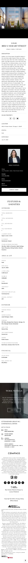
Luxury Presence (14, 491)
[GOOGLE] (19, 482)
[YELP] (22, 482)
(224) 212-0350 (8, 435)
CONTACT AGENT (14, 189)
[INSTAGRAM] (8, 482)
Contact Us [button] (14, 410)
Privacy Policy (20, 498)
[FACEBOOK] (5, 482)
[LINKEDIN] (12, 482)
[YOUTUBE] (15, 482)
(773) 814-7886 (5, 175)
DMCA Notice (14, 500)
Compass (19, 459)
